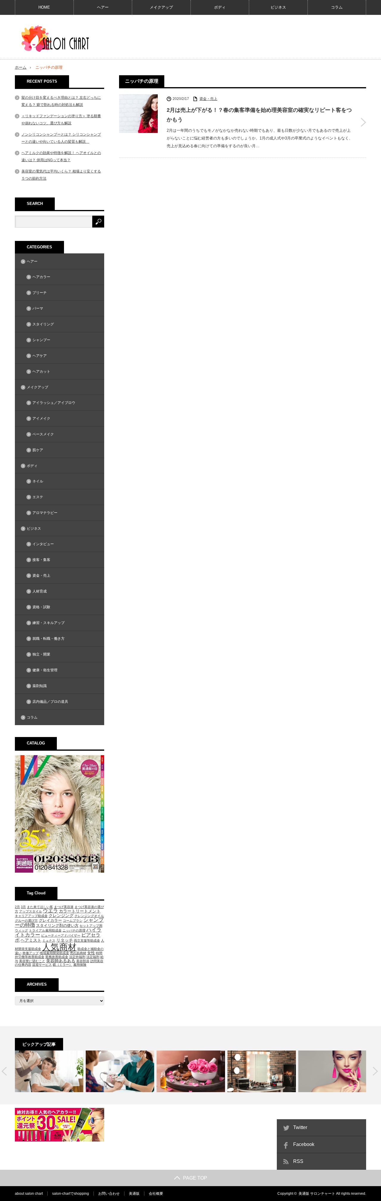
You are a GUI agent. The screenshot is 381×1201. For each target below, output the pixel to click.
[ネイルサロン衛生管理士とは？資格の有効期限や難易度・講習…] (120, 1071)
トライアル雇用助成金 (45, 930)
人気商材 (59, 947)
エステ (37, 497)
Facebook (303, 1144)
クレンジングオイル (89, 916)
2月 (17, 907)
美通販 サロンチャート (317, 1193)
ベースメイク (43, 434)
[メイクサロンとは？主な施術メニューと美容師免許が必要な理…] (261, 1071)
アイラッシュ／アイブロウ (53, 403)
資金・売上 (208, 99)
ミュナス (48, 940)
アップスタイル (30, 911)
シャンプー (41, 340)
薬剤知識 (39, 686)
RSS (298, 1161)
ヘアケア (39, 356)
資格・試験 (41, 607)
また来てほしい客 (40, 907)
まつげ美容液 (64, 907)
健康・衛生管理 (44, 670)
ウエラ (50, 911)
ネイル (37, 481)
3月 (23, 907)
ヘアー (103, 7)
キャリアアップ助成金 (31, 916)
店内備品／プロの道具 (50, 702)
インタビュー (43, 544)
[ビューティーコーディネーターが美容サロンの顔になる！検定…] (332, 1071)
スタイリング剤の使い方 (57, 925)
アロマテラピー (44, 513)
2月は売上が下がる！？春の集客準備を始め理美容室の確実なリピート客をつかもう (259, 115)
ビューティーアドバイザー (60, 935)
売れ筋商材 (78, 953)
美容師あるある (60, 960)
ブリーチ (39, 293)
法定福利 (92, 957)
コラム (337, 7)
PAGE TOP (195, 1177)
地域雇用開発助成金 (54, 953)
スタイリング (43, 324)
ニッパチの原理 (74, 930)
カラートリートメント (80, 911)
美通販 (134, 1193)
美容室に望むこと (32, 961)
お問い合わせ (109, 1193)
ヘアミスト (31, 940)
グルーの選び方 (26, 920)
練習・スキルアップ (48, 623)
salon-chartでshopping (70, 1193)
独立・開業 (41, 654)
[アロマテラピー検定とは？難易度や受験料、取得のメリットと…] (191, 1071)
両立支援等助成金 (87, 940)
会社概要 (156, 1193)
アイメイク (41, 418)
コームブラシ (72, 920)
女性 (91, 953)
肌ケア (37, 450)
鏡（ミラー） (62, 964)
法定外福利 (77, 957)
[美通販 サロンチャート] (57, 38)
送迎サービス (42, 964)
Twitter (300, 1127)
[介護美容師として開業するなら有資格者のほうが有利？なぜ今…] (49, 1071)
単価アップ (30, 953)
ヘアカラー (41, 277)
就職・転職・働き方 (48, 638)
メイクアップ (161, 7)
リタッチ (64, 940)
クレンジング (61, 915)
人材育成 (39, 591)
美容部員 (82, 961)
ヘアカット (41, 371)
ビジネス (278, 7)
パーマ (37, 308)
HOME (44, 7)
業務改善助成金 (56, 957)
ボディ (220, 7)
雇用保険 (79, 964)
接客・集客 (41, 560)
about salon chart (29, 1193)
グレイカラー (50, 920)
